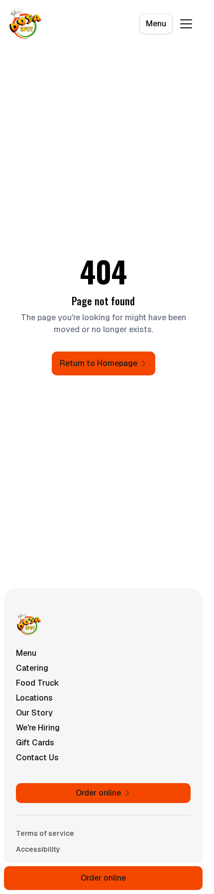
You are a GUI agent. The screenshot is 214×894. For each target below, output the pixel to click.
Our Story (34, 713)
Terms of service (45, 833)
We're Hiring (38, 727)
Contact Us (37, 757)
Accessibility (38, 849)
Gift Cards (35, 742)
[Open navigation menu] (186, 24)
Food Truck (37, 683)
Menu (156, 23)
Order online (103, 878)
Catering (32, 668)
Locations (34, 698)
